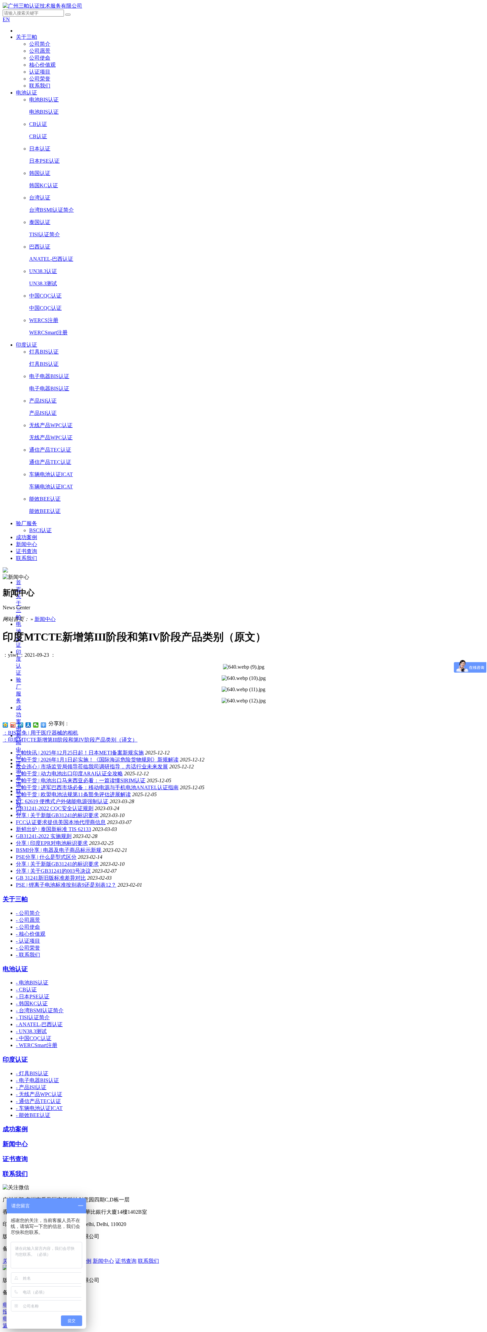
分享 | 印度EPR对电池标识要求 (52, 843)
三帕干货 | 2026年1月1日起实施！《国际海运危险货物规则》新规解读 (97, 759)
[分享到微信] (36, 725)
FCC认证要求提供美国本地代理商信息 (61, 822)
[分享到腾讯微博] (21, 725)
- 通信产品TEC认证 (38, 1101)
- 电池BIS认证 (32, 982)
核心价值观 (42, 65)
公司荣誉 (39, 79)
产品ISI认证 (43, 401)
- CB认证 (26, 989)
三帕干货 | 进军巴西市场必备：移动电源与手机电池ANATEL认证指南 (97, 787)
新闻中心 (26, 544)
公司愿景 (39, 51)
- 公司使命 (28, 927)
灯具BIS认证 (44, 352)
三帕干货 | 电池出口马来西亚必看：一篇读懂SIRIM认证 (80, 780)
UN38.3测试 (43, 283)
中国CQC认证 (45, 296)
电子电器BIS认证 (49, 376)
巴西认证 (39, 247)
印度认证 (26, 345)
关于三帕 (26, 37)
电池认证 (26, 92)
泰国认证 (39, 222)
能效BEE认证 (45, 499)
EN (6, 19)
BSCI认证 (40, 530)
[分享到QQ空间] (5, 725)
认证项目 (39, 72)
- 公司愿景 (28, 920)
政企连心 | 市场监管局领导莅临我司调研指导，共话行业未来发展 (92, 766)
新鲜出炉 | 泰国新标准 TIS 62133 (53, 829)
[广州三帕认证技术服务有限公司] (42, 6)
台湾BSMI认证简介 (51, 210)
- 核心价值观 (30, 934)
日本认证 (39, 148)
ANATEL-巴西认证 (51, 259)
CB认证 (38, 124)
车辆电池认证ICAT (51, 474)
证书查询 (26, 551)
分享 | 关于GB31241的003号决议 (53, 871)
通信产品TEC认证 (50, 450)
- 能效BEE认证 (33, 1115)
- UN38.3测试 (31, 1031)
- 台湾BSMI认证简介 (40, 1010)
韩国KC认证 (43, 185)
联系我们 (39, 85)
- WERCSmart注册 (36, 1045)
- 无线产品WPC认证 (39, 1094)
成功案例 (26, 537)
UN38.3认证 (43, 271)
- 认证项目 (28, 941)
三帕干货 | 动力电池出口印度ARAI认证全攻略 (69, 773)
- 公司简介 (28, 913)
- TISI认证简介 (33, 1017)
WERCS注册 (43, 320)
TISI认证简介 (44, 234)
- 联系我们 (28, 955)
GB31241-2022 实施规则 (44, 836)
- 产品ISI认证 (31, 1087)
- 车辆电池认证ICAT (39, 1108)
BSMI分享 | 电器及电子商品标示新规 (58, 850)
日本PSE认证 (44, 161)
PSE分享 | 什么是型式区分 (46, 857)
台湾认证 (39, 197)
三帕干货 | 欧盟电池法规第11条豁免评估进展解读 (73, 794)
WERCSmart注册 (48, 332)
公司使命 (39, 58)
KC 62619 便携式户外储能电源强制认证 (62, 801)
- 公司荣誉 (28, 948)
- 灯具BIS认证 (32, 1073)
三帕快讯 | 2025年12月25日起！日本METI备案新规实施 (80, 752)
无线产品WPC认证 (51, 425)
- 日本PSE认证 (32, 996)
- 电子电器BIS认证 (37, 1080)
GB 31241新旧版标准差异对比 (51, 878)
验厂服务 (26, 523)
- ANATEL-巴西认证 (39, 1024)
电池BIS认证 (44, 99)
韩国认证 (39, 173)
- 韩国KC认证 (32, 1003)
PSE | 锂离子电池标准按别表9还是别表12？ (66, 885)
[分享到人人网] (28, 725)
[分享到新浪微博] (13, 725)
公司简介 (39, 44)
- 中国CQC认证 (33, 1038)
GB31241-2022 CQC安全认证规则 (54, 808)
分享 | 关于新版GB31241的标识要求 (57, 815)
